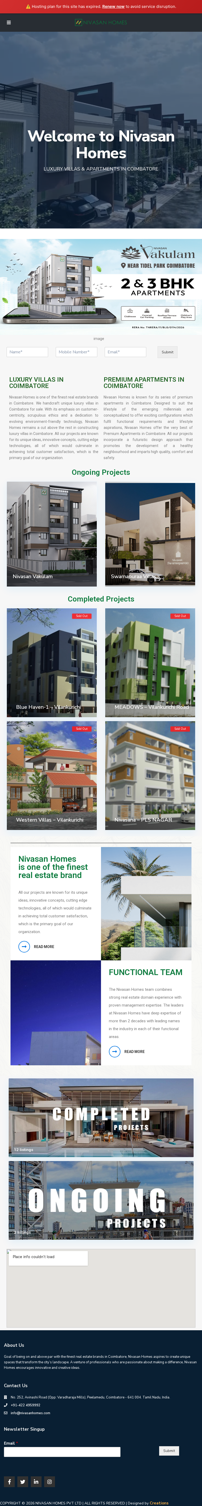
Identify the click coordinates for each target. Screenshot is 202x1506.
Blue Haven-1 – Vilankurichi (48, 707)
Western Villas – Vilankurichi (49, 819)
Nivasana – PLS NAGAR (143, 819)
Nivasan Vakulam (33, 576)
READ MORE (44, 947)
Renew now (113, 6)
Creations (159, 1503)
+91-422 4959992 (26, 1405)
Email (11, 1443)
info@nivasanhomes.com (30, 1413)
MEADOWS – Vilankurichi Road (151, 707)
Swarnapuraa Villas (133, 576)
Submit (167, 352)
